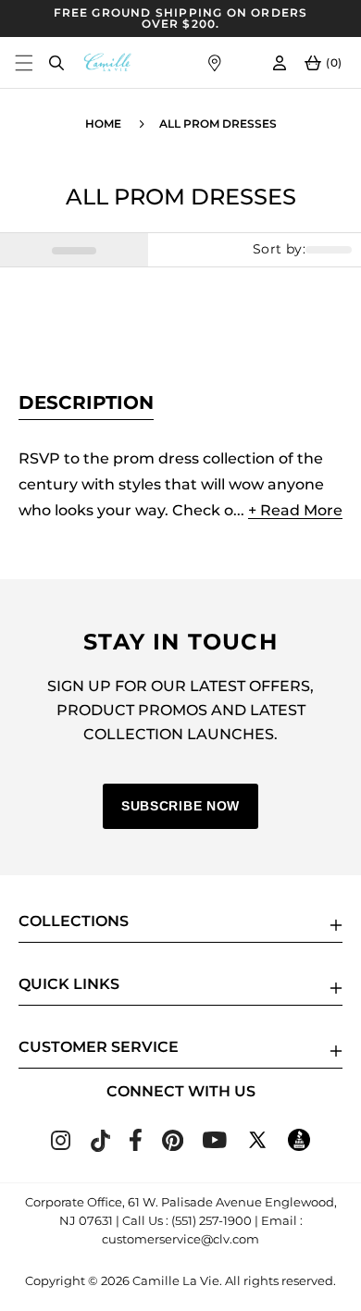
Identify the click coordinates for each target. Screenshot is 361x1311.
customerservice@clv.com (180, 1238)
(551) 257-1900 (211, 1220)
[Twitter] (257, 1146)
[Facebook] (136, 1146)
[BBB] (299, 1146)
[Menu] (23, 62)
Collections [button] (74, 921)
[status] (74, 249)
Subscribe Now (180, 805)
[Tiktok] (100, 1147)
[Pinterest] (172, 1146)
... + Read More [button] (287, 510)
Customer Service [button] (99, 1047)
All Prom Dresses (218, 123)
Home (103, 123)
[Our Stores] (214, 62)
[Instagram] (60, 1145)
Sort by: (279, 249)
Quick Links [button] (69, 984)
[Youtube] (215, 1143)
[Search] (56, 62)
